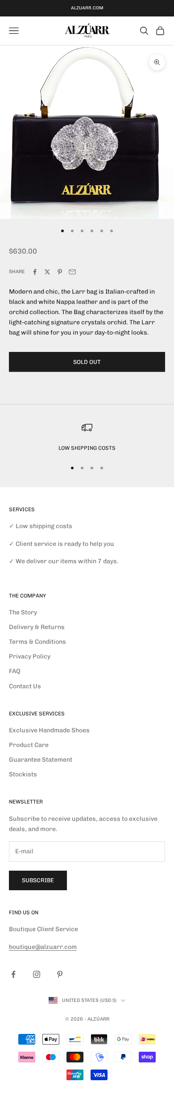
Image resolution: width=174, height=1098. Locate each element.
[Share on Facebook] (34, 271)
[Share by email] (72, 271)
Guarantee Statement (40, 759)
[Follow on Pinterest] (59, 974)
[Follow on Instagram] (36, 974)
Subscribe (38, 880)
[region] (87, 437)
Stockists (23, 774)
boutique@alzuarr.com (43, 947)
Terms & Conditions (37, 642)
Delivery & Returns (37, 627)
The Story (23, 612)
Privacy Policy (29, 656)
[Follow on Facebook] (13, 974)
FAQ (15, 671)
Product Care (29, 745)
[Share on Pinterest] (59, 271)
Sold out (87, 362)
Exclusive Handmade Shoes (49, 730)
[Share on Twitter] (47, 271)
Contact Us (25, 686)
